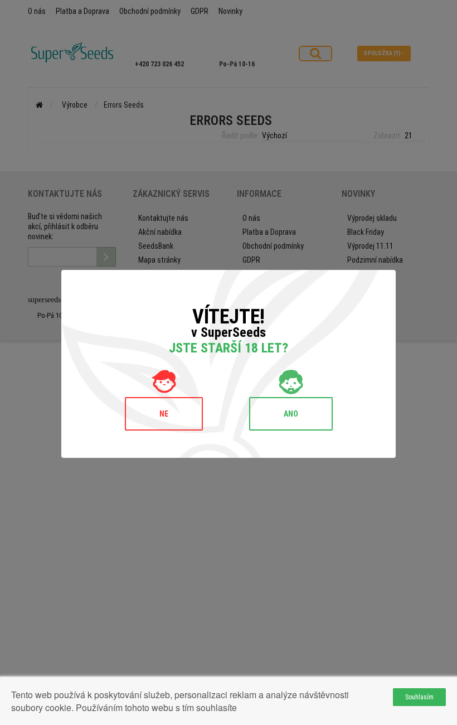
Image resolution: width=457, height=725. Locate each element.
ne (163, 413)
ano (291, 413)
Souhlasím (419, 697)
